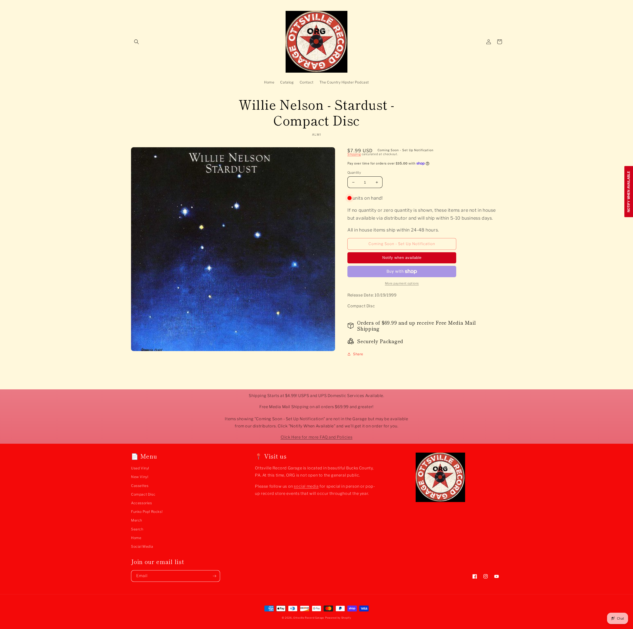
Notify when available (402, 257)
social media (306, 486)
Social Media (142, 546)
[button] (136, 41)
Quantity (354, 172)
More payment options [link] (402, 283)
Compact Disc (143, 494)
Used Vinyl (140, 468)
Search (137, 529)
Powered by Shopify (338, 617)
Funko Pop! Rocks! (146, 511)
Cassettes (139, 485)
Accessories (141, 503)
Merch (136, 520)
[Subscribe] (214, 576)
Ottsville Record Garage (308, 617)
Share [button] (358, 354)
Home (136, 538)
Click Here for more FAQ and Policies (317, 437)
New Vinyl (139, 477)
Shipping (354, 154)
